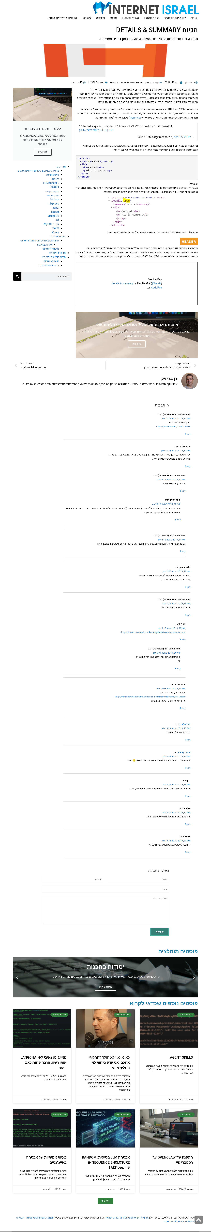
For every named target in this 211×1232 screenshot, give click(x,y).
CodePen (156, 288)
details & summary (122, 284)
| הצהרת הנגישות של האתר (40, 1217)
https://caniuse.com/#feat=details (173, 426)
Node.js (54, 200)
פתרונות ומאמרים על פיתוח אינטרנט (129, 82)
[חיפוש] (17, 276)
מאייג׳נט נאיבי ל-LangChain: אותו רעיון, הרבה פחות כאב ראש (42, 1062)
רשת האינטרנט (51, 261)
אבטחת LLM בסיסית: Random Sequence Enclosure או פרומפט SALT (106, 1162)
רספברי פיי (53, 195)
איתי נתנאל (135, 118)
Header (193, 184)
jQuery (55, 232)
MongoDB (53, 216)
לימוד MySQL (51, 224)
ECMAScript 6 (51, 183)
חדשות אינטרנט (57, 253)
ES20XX (54, 187)
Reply (187, 434)
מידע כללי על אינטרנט (54, 257)
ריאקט (55, 179)
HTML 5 (93, 82)
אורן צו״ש (185, 724)
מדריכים (61, 167)
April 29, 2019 (182, 137)
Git (57, 220)
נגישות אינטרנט (50, 249)
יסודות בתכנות (44, 245)
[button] (194, 977)
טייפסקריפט (52, 175)
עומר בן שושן (184, 752)
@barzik (156, 284)
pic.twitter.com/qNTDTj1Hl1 (96, 130)
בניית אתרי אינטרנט (49, 265)
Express (54, 204)
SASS (55, 228)
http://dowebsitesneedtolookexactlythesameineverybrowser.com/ (152, 632)
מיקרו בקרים (52, 191)
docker (55, 212)
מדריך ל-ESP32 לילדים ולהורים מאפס (38, 171)
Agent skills (181, 1057)
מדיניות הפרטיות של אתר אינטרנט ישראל (127, 1217)
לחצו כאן (42, 152)
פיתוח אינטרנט (58, 237)
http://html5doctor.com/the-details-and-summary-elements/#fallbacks (150, 696)
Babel (55, 208)
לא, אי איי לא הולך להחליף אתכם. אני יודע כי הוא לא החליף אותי (109, 1062)
